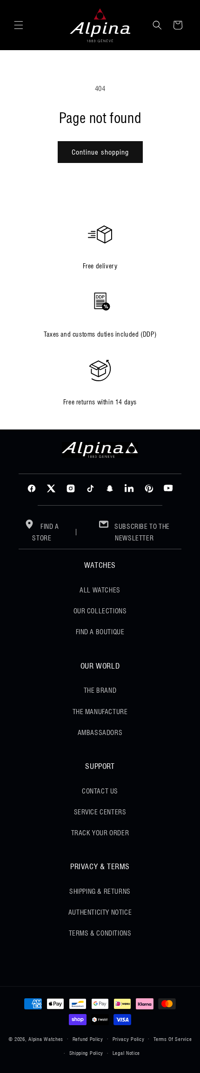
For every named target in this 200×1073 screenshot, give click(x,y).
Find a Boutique (100, 632)
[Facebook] (31, 488)
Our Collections (100, 611)
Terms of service (172, 1039)
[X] (51, 488)
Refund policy (88, 1039)
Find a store (45, 532)
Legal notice (126, 1053)
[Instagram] (70, 488)
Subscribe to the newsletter (141, 532)
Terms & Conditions (100, 933)
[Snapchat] (110, 488)
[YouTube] (168, 488)
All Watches (100, 590)
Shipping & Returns (100, 891)
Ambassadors (100, 732)
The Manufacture (100, 711)
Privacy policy (129, 1039)
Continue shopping (100, 152)
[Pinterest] (149, 488)
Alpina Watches (45, 1038)
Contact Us (100, 791)
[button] (18, 25)
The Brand (100, 690)
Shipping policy (86, 1053)
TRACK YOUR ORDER (100, 833)
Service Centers (100, 812)
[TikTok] (90, 488)
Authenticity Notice (100, 912)
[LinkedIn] (129, 488)
